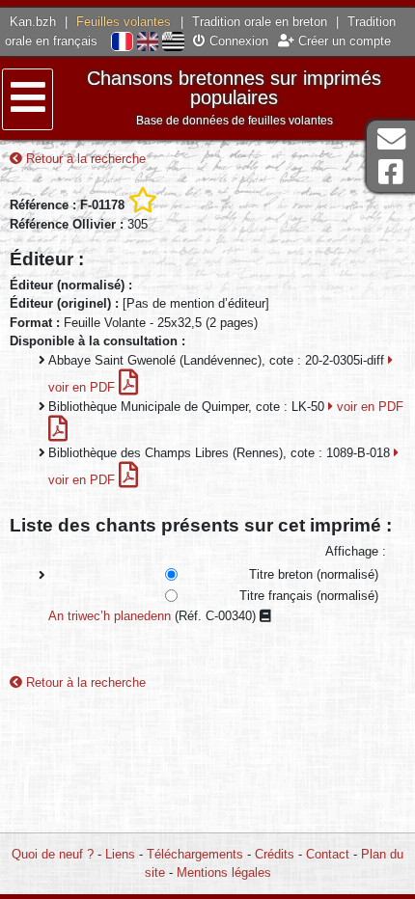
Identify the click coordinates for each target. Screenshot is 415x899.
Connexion (237, 41)
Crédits (274, 854)
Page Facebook (390, 172)
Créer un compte (342, 41)
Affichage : (355, 551)
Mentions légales (224, 872)
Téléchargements (195, 854)
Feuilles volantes (123, 21)
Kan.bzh (33, 21)
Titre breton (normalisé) (313, 574)
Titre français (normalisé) (308, 595)
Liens (120, 854)
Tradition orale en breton (259, 21)
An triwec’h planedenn (109, 616)
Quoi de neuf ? (53, 854)
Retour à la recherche (84, 158)
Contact (327, 854)
